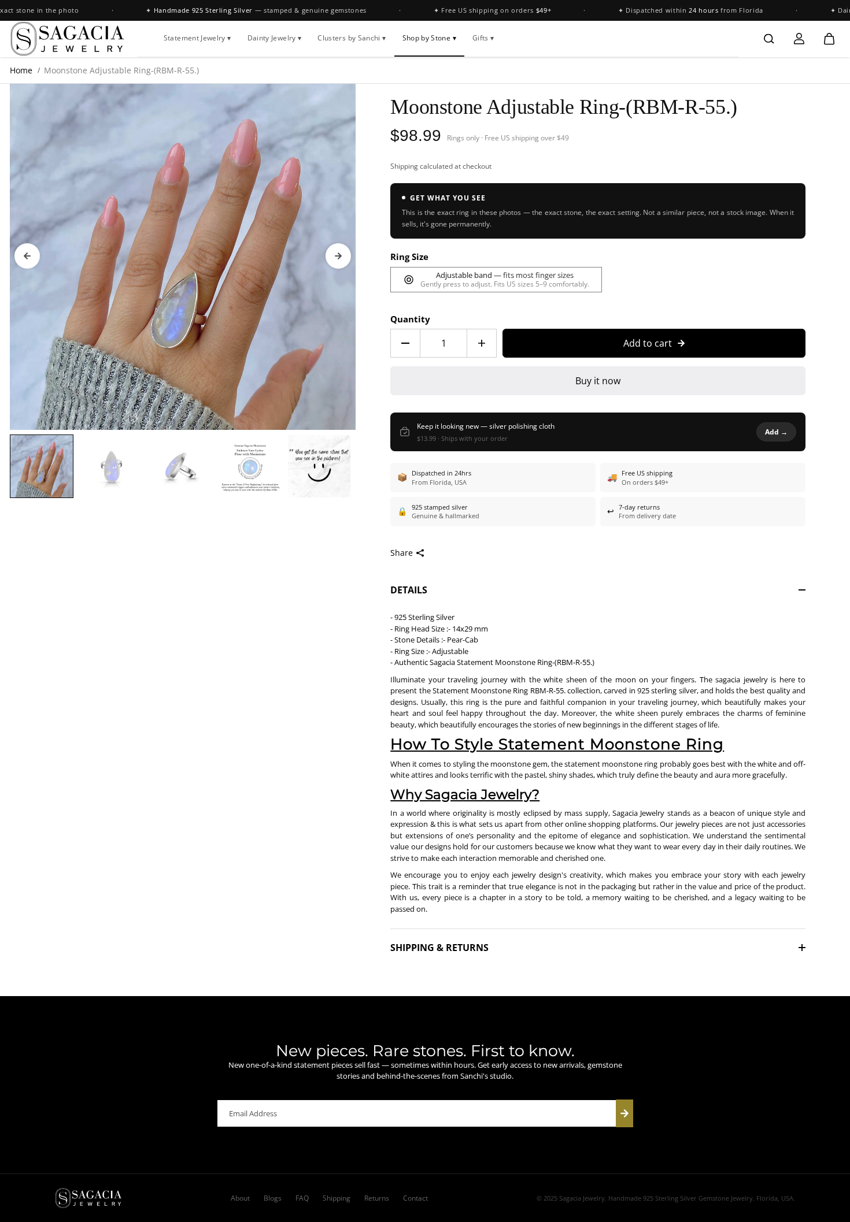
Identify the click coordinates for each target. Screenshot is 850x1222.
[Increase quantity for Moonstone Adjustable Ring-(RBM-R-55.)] (482, 343)
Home (21, 70)
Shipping (404, 166)
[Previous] (27, 256)
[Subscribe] (624, 1113)
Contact (415, 1198)
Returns (376, 1198)
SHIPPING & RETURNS (439, 947)
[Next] (338, 256)
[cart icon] (829, 39)
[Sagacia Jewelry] (67, 38)
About (240, 1198)
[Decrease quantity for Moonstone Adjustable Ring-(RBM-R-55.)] (405, 343)
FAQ (302, 1198)
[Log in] (799, 39)
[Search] (769, 39)
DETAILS (408, 590)
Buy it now (597, 380)
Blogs (273, 1198)
